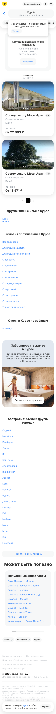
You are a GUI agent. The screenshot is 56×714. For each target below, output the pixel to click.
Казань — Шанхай (17, 616)
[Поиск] (45, 4)
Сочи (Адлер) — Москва (21, 581)
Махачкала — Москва (19, 603)
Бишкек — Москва (18, 590)
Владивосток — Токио (20, 612)
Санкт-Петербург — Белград (24, 594)
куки (25, 705)
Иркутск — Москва (18, 599)
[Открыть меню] (51, 4)
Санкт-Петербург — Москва (23, 585)
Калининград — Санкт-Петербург (26, 621)
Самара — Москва (17, 607)
